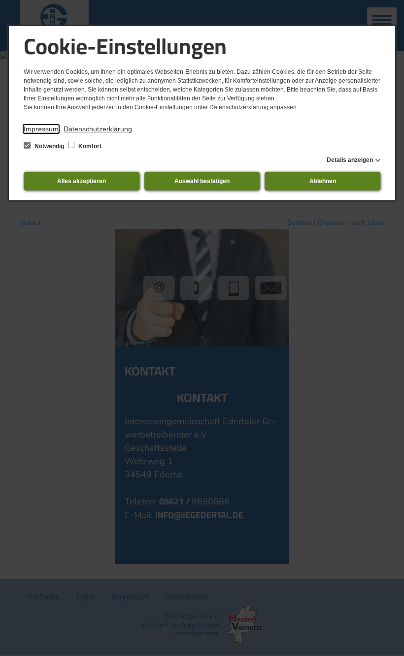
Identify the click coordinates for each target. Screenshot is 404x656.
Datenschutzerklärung (98, 129)
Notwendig (49, 146)
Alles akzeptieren (81, 181)
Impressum (41, 129)
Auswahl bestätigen (202, 181)
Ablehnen (322, 181)
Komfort (89, 146)
